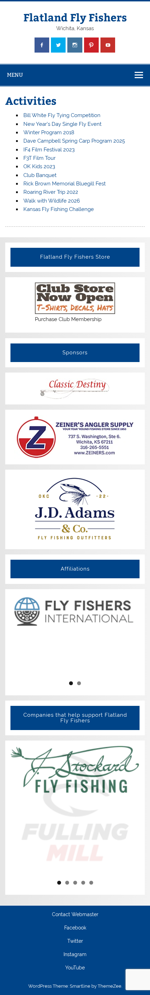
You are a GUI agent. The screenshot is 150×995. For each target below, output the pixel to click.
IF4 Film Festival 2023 (49, 149)
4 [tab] (83, 883)
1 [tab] (71, 683)
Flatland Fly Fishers (75, 17)
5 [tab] (91, 883)
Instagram (75, 954)
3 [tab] (75, 883)
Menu (15, 74)
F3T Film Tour (39, 158)
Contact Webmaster (75, 914)
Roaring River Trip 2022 (50, 192)
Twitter (75, 941)
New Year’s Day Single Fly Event (62, 124)
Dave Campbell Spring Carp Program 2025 (74, 141)
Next (131, 635)
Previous (18, 635)
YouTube (75, 968)
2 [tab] (79, 683)
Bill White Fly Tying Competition (61, 115)
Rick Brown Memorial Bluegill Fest (64, 183)
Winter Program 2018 (48, 132)
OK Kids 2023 (39, 166)
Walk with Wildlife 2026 (51, 201)
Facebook (75, 928)
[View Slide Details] (74, 611)
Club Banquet (40, 175)
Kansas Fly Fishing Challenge (58, 209)
